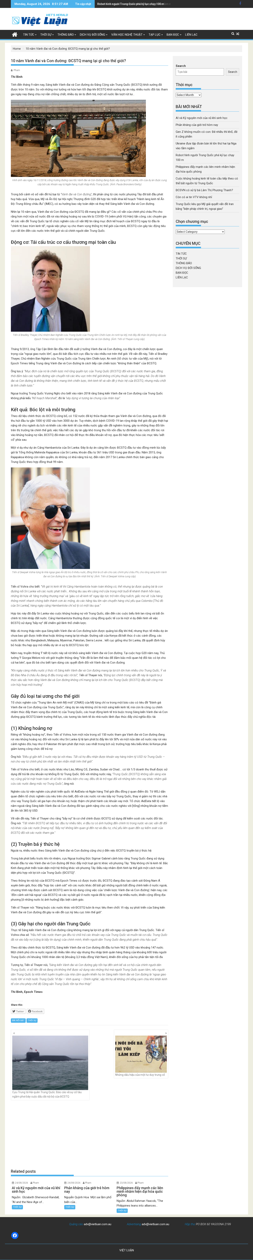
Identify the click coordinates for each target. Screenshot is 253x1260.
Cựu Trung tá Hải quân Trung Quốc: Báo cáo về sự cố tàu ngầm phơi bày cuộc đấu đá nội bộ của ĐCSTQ (47, 1094)
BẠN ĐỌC (173, 34)
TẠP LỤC (154, 34)
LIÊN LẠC (191, 34)
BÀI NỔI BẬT (18, 1020)
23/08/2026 (126, 1182)
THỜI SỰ (45, 34)
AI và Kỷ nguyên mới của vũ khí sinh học (202, 118)
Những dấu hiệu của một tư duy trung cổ (140, 1074)
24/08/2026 (21, 1182)
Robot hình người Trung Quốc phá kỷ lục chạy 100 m (130, 4)
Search (181, 66)
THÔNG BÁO (66, 34)
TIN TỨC (28, 34)
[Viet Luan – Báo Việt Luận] (14, 34)
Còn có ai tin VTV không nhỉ (194, 197)
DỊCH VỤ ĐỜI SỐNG (92, 34)
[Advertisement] (89, 1134)
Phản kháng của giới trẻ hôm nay (197, 125)
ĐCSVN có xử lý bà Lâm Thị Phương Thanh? (204, 190)
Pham (17, 70)
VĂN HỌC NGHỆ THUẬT (127, 34)
